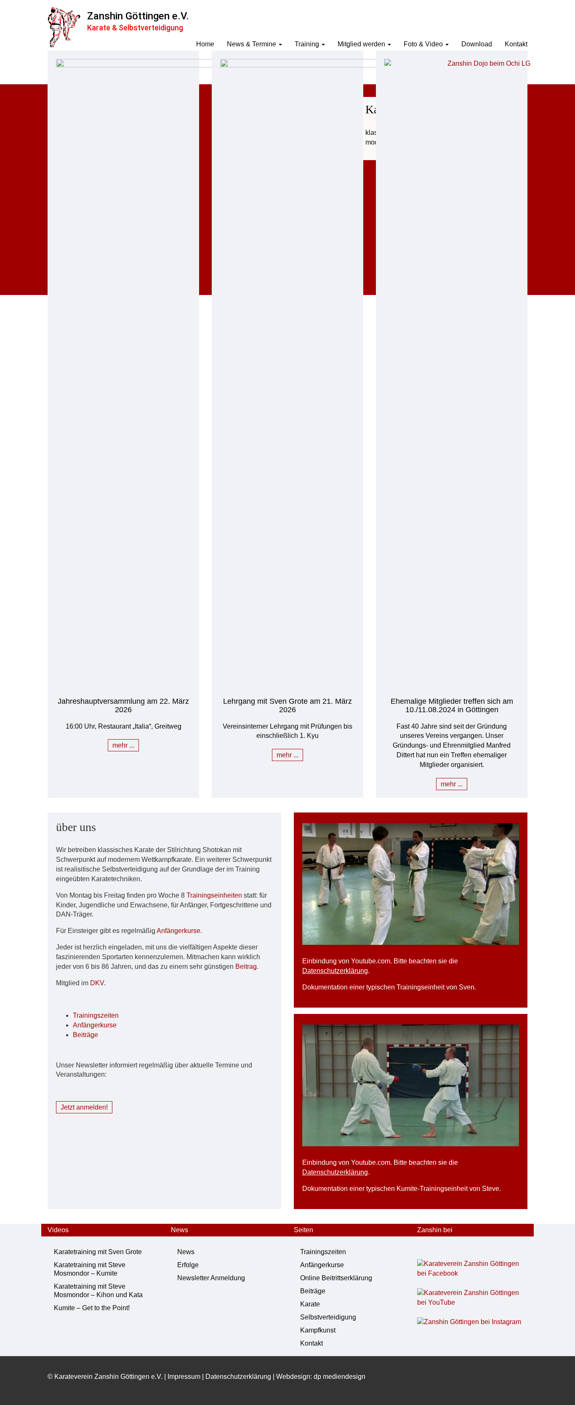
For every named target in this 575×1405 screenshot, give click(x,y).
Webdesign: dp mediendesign (320, 1376)
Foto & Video (424, 44)
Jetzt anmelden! (84, 1107)
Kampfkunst (317, 1330)
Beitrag (246, 966)
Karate (310, 1304)
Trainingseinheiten (214, 895)
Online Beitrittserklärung (336, 1278)
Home (205, 44)
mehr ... (123, 745)
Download (476, 44)
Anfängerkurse (178, 930)
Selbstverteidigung (328, 1317)
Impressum (184, 1376)
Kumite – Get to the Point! (92, 1307)
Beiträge (85, 1034)
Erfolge (188, 1264)
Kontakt (516, 44)
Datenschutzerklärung (335, 970)
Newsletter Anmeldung (211, 1278)
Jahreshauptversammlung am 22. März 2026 (123, 705)
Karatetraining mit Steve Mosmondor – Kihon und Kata (98, 1290)
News (185, 1251)
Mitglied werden (362, 44)
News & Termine (252, 44)
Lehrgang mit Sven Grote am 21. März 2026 (287, 705)
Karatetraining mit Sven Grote (98, 1251)
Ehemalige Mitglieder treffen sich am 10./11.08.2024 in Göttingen (452, 705)
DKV (97, 983)
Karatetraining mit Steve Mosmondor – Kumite (89, 1269)
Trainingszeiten (96, 1015)
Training (308, 44)
